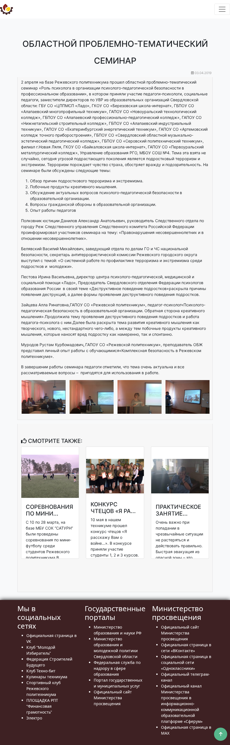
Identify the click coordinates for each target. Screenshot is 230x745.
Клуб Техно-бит (41, 670)
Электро (34, 718)
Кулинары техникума (46, 676)
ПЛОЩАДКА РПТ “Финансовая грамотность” (42, 706)
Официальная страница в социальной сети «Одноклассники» (186, 662)
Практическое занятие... (178, 510)
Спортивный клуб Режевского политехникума (43, 688)
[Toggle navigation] (222, 9)
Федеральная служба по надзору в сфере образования (117, 668)
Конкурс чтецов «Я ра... (113, 507)
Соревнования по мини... (49, 510)
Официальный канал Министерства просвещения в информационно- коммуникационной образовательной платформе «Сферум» (182, 703)
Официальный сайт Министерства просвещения (113, 697)
